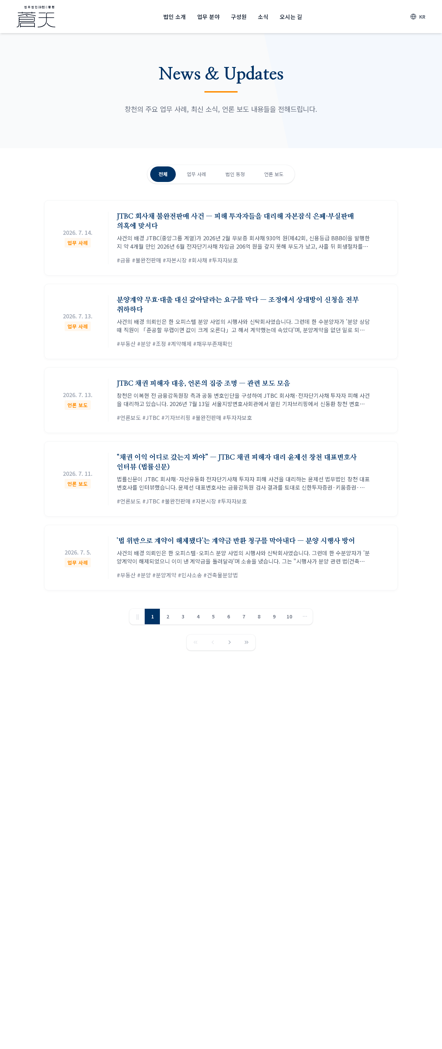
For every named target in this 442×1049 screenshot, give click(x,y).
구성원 (239, 16)
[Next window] (229, 642)
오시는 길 (291, 16)
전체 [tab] (162, 174)
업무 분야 (208, 16)
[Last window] (246, 642)
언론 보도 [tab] (274, 174)
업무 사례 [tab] (196, 174)
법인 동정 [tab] (235, 174)
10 (289, 616)
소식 (263, 16)
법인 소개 (174, 16)
